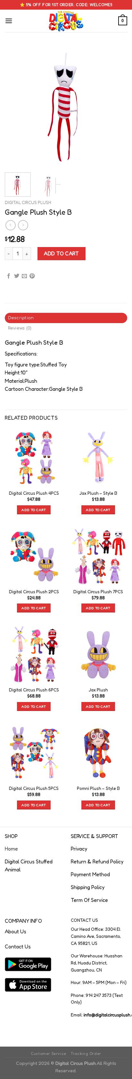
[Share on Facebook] (8, 276)
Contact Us (18, 946)
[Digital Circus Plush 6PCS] (34, 654)
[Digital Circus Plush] (66, 21)
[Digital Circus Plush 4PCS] (34, 457)
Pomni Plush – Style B (98, 788)
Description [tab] (21, 318)
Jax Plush (98, 689)
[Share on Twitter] (16, 276)
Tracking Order (85, 1053)
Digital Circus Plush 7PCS (98, 591)
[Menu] (8, 21)
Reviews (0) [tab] (20, 328)
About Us (15, 931)
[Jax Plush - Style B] (98, 457)
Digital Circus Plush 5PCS (34, 788)
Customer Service (48, 1053)
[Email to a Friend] (24, 276)
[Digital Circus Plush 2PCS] (34, 556)
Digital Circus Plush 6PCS (34, 689)
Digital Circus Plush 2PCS (34, 591)
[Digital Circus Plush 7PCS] (98, 556)
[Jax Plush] (98, 654)
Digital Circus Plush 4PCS (34, 493)
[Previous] (15, 106)
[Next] (116, 106)
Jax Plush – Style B (98, 493)
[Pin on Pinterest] (32, 276)
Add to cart (61, 253)
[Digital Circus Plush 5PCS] (34, 753)
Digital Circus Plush (28, 202)
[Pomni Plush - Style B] (98, 753)
